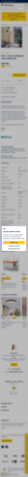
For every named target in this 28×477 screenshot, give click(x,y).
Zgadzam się (14, 242)
